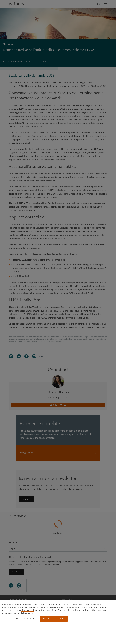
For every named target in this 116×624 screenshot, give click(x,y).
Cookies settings (24, 619)
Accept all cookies (54, 619)
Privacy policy (27, 613)
